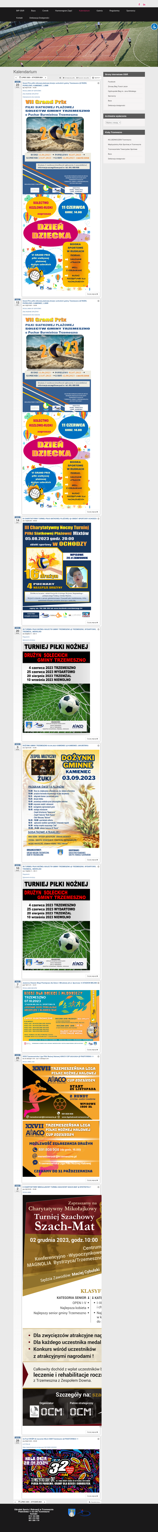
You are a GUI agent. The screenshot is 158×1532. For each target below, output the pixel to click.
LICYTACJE (26, 1444)
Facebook (111, 81)
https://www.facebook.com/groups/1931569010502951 (40, 1447)
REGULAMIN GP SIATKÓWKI (32, 91)
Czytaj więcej (91, 294)
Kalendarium (84, 11)
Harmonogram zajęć (63, 11)
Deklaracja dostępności (39, 18)
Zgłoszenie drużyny (29, 640)
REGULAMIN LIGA (28, 1062)
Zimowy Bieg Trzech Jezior (118, 86)
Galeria (100, 11)
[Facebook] (139, 5)
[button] (94, 1502)
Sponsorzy (130, 11)
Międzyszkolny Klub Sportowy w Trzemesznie (124, 144)
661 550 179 (34, 1520)
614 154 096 (34, 1516)
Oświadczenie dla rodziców (31, 97)
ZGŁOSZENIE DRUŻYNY (31, 94)
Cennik (45, 11)
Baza (33, 11)
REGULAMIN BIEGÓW (30, 988)
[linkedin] (144, 5)
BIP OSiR (20, 11)
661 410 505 (34, 1518)
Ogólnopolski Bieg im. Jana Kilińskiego (122, 91)
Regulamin (26, 637)
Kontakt (19, 18)
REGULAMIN (27, 1192)
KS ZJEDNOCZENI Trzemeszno (119, 139)
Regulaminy (114, 11)
